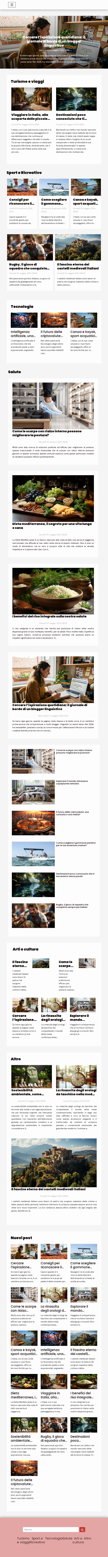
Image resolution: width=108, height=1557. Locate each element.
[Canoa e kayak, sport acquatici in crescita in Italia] (86, 187)
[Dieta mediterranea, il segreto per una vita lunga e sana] (53, 498)
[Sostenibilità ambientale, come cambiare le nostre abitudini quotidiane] (31, 1076)
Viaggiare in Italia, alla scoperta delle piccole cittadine (29, 119)
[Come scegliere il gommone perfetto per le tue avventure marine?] (54, 187)
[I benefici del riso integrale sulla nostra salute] (53, 591)
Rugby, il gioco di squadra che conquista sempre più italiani (28, 268)
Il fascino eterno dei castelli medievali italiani (78, 266)
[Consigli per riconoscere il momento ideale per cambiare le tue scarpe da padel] (22, 187)
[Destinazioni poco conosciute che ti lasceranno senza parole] (76, 99)
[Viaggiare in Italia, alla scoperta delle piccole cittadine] (31, 99)
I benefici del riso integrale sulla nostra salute (49, 616)
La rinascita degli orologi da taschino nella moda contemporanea (76, 1094)
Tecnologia (54, 1538)
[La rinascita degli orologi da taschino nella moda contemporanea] (54, 1004)
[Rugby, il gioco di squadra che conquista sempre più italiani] (30, 247)
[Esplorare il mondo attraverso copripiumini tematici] (33, 792)
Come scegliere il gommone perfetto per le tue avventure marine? (76, 844)
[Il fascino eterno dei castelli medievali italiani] (78, 247)
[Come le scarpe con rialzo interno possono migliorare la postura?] (53, 406)
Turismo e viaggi (23, 1540)
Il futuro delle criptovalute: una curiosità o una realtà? (53, 338)
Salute (67, 1538)
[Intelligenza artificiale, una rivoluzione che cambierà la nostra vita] (24, 320)
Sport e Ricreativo (37, 1540)
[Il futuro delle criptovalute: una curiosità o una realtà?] (54, 320)
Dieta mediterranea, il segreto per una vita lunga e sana (52, 526)
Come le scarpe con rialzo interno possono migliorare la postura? (47, 433)
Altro (87, 1538)
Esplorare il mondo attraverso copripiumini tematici (72, 782)
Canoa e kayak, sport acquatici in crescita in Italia (86, 206)
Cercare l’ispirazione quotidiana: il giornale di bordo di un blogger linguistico (54, 41)
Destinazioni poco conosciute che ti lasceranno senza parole (76, 119)
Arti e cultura (78, 1540)
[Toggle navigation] (12, 4)
